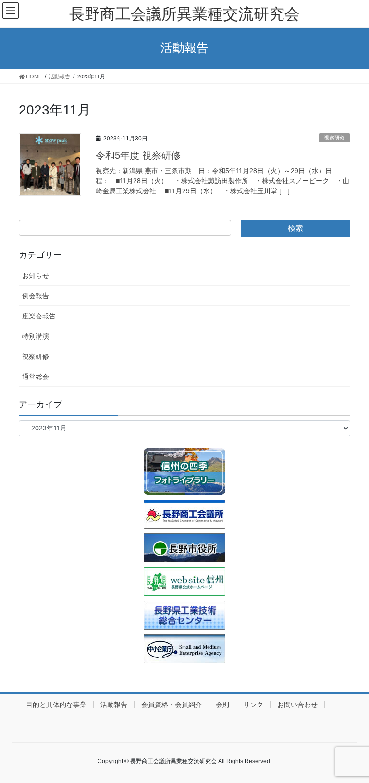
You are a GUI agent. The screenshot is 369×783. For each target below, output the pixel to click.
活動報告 (113, 704)
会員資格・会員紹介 (171, 704)
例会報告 (35, 296)
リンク (253, 704)
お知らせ (35, 275)
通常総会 (35, 376)
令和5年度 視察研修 (138, 155)
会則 (222, 704)
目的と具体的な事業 (56, 704)
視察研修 (334, 137)
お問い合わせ (297, 704)
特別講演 (35, 336)
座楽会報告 (39, 316)
